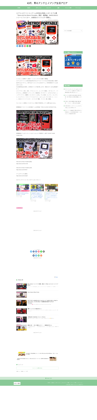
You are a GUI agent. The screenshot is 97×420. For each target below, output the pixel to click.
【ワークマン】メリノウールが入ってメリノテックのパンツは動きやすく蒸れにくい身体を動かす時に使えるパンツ (73, 91)
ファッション (80, 382)
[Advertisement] (37, 51)
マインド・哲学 (19, 207)
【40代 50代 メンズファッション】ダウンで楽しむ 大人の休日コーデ (73, 106)
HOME (49, 382)
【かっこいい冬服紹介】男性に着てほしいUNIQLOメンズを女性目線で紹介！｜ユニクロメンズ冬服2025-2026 (73, 112)
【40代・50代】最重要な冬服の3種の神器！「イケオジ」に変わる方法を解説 (73, 102)
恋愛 (68, 382)
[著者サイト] (34, 256)
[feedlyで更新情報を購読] (39, 256)
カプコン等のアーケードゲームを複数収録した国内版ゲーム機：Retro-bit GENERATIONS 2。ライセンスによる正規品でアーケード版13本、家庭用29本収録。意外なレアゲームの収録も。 (37, 195)
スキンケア (64, 382)
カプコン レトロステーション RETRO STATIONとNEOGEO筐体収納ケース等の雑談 (22, 193)
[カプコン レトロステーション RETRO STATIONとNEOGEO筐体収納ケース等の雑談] (22, 187)
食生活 (53, 382)
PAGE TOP (49, 378)
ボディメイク (58, 382)
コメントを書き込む (37, 368)
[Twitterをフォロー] (36, 256)
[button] (81, 30)
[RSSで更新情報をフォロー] (41, 256)
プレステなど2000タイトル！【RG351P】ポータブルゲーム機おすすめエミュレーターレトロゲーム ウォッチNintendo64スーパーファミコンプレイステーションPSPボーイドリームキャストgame (51, 195)
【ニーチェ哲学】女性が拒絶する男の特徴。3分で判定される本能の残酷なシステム (73, 97)
